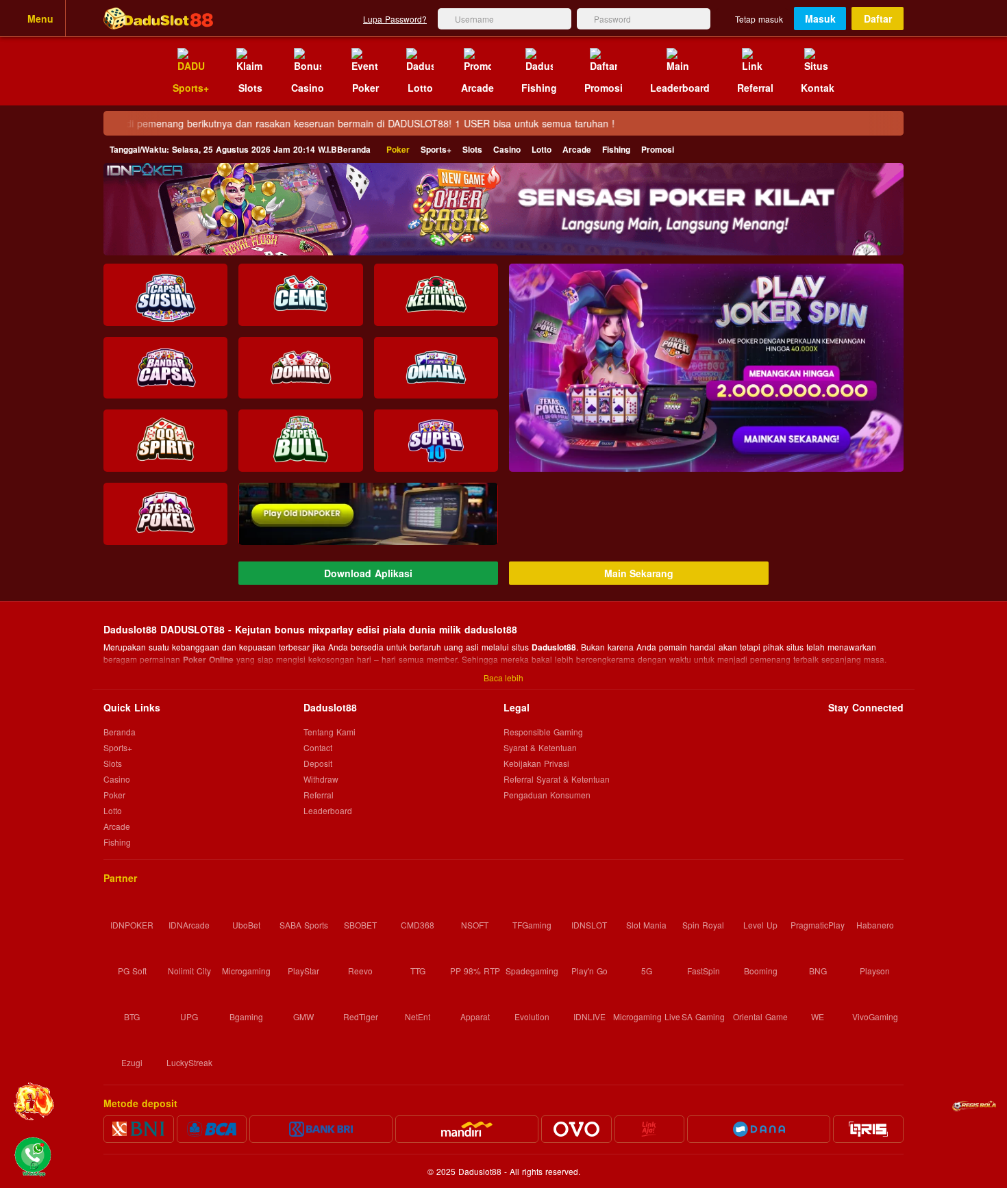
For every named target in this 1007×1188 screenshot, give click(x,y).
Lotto (541, 149)
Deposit (317, 763)
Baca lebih (503, 677)
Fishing (616, 149)
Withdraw (320, 779)
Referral (318, 794)
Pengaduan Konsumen (548, 794)
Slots (472, 149)
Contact (317, 747)
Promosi (657, 149)
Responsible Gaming (543, 731)
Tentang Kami (329, 731)
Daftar (878, 18)
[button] (706, 368)
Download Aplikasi (368, 573)
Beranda (240, 149)
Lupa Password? (395, 19)
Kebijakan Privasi (536, 763)
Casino (507, 149)
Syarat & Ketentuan (540, 747)
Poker (398, 149)
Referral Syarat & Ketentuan (556, 779)
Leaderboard (327, 810)
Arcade (576, 149)
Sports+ (436, 149)
